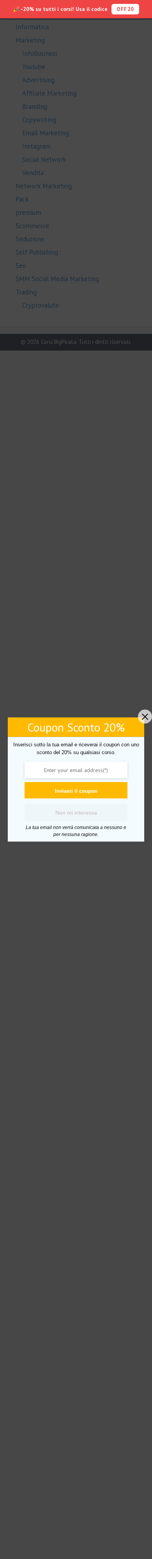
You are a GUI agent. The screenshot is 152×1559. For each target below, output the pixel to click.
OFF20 (125, 8)
